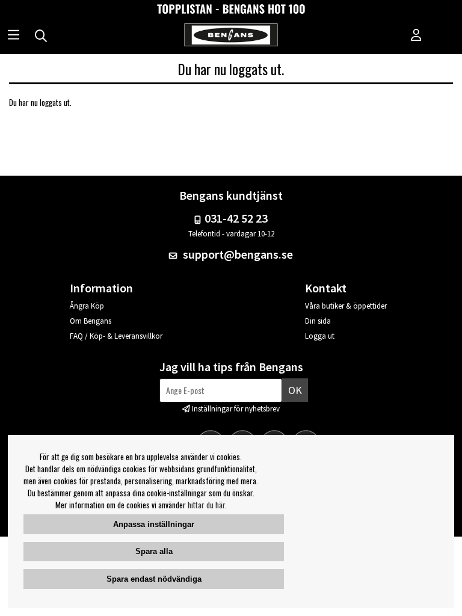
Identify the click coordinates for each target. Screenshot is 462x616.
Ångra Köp (87, 306)
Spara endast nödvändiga (154, 579)
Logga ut (319, 336)
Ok (295, 390)
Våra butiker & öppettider (346, 306)
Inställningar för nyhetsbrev (236, 409)
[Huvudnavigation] (13, 36)
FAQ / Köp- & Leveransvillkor (116, 336)
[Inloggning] (416, 36)
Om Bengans (90, 321)
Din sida (318, 321)
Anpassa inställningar (153, 524)
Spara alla (154, 551)
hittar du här (206, 505)
